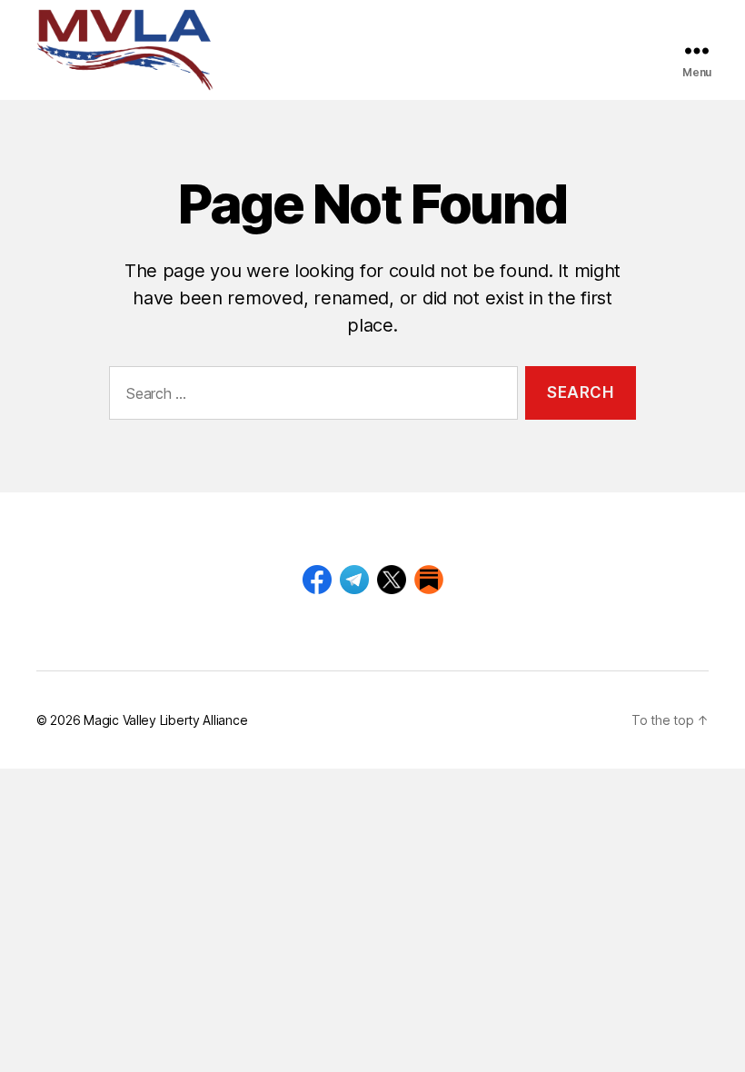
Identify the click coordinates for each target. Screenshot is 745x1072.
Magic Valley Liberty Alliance (165, 720)
